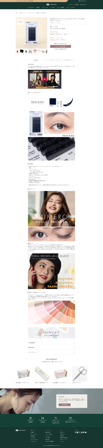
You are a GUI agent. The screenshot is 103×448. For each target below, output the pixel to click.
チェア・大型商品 (60, 7)
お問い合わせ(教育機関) (49, 441)
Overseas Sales (33, 441)
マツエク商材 (33, 437)
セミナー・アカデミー (70, 7)
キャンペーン (62, 441)
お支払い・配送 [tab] (67, 60)
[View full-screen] (46, 18)
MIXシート (53, 34)
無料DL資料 (62, 435)
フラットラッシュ (31, 12)
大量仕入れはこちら (82, 0)
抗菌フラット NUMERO (41, 12)
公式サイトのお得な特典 (24, 0)
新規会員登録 (47, 432)
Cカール (57, 39)
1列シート (66, 34)
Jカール (52, 39)
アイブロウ (52, 7)
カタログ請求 (47, 437)
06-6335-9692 (55, 422)
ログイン (71, 4)
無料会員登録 (64, 404)
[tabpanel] (51, 208)
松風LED (38, 7)
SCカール (63, 39)
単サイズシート (59, 34)
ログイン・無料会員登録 (60, 46)
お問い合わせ (47, 439)
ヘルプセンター (48, 435)
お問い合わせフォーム (70, 422)
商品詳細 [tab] (35, 60)
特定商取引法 (33, 435)
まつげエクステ (31, 7)
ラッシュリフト (45, 7)
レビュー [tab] (54, 60)
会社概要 (32, 432)
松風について (62, 432)
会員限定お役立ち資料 (64, 437)
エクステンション (22, 12)
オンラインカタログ (34, 439)
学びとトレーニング (63, 439)
